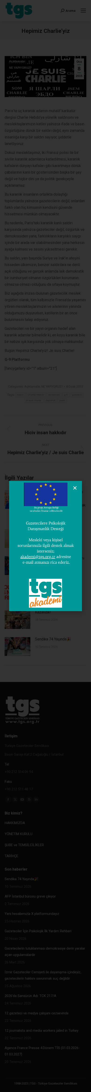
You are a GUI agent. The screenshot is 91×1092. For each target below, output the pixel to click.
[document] (45, 546)
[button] (75, 488)
